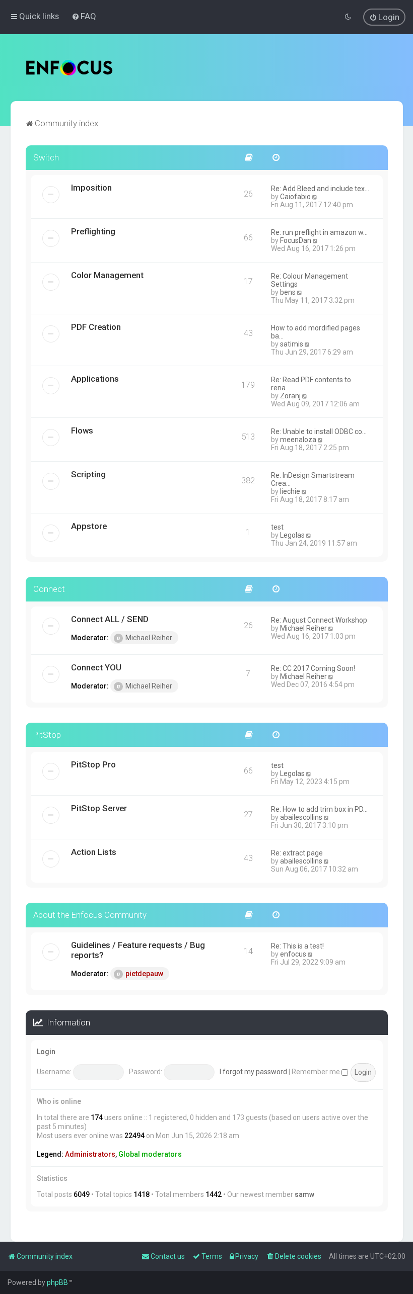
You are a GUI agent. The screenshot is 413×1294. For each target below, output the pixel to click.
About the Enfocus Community (90, 915)
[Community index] (69, 67)
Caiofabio (295, 197)
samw (304, 1194)
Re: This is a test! (297, 946)
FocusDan (295, 240)
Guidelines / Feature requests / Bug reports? (138, 950)
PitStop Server (99, 808)
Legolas (292, 535)
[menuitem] (84, 16)
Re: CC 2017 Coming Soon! (313, 668)
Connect (49, 589)
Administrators (90, 1154)
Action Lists (93, 852)
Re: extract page (297, 853)
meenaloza (298, 440)
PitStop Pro (93, 764)
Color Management (107, 275)
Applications (95, 379)
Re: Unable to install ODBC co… (319, 431)
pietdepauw (144, 974)
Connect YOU (96, 667)
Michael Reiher (148, 638)
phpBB (57, 1282)
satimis (291, 344)
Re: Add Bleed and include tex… (320, 189)
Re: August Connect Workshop (319, 620)
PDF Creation (96, 327)
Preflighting (93, 231)
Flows (82, 430)
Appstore (89, 526)
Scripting (88, 474)
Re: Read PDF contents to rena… (311, 384)
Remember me (316, 1072)
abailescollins (301, 817)
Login (46, 1052)
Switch (46, 157)
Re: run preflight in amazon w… (319, 232)
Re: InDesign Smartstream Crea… (313, 479)
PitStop (47, 735)
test (277, 527)
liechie (290, 491)
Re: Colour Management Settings (309, 280)
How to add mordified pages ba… (315, 332)
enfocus (293, 954)
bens (288, 292)
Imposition (91, 188)
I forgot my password (253, 1072)
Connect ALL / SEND (110, 619)
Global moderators (150, 1154)
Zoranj (290, 396)
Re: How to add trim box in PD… (319, 809)
